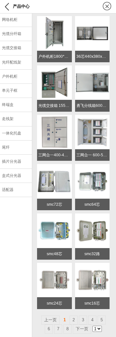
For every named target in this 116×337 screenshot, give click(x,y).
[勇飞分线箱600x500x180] (92, 68)
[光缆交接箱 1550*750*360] (54, 68)
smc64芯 (92, 204)
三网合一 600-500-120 (96, 155)
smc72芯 (54, 204)
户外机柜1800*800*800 (59, 56)
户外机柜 (9, 76)
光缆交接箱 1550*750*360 (61, 105)
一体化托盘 (11, 133)
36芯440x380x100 (92, 56)
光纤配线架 (11, 62)
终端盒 (8, 104)
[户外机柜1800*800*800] (54, 19)
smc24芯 (54, 303)
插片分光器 (11, 161)
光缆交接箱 (11, 48)
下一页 (82, 328)
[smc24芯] (54, 266)
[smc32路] (92, 216)
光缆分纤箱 (11, 33)
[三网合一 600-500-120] (92, 118)
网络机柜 (9, 19)
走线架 (8, 119)
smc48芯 (54, 254)
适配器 (8, 189)
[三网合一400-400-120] (54, 118)
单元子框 (9, 90)
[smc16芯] (92, 266)
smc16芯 (92, 303)
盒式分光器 (11, 175)
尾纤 (6, 147)
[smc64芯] (92, 167)
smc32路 (92, 254)
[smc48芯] (54, 216)
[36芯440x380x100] (92, 19)
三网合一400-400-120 (57, 155)
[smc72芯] (54, 167)
